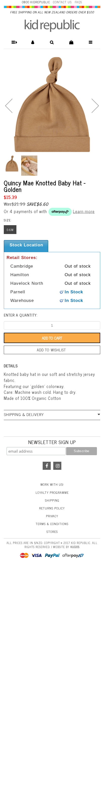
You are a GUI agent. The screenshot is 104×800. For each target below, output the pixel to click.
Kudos (75, 547)
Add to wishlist (51, 350)
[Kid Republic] (52, 25)
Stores (52, 531)
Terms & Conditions (52, 523)
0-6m (10, 229)
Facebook (47, 466)
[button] (13, 42)
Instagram (57, 466)
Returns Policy (52, 508)
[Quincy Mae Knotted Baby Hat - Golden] (52, 105)
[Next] (95, 105)
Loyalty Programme (52, 492)
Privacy (52, 516)
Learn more (84, 211)
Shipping (52, 500)
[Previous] (8, 105)
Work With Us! (52, 484)
